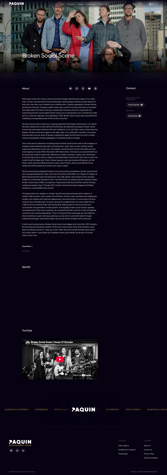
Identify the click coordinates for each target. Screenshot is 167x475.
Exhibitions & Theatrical (143, 409)
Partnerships (25, 409)
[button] (71, 4)
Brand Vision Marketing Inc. (148, 472)
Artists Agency (46, 409)
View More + (27, 246)
